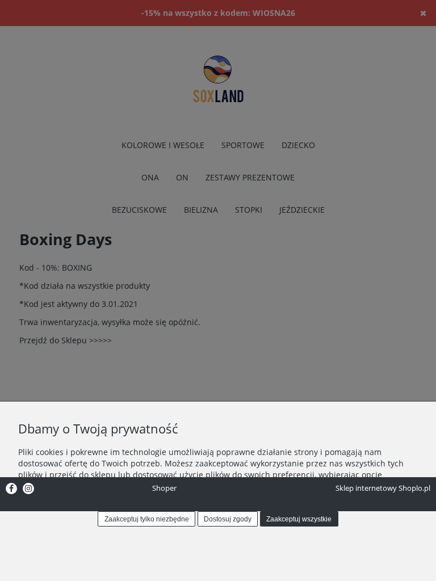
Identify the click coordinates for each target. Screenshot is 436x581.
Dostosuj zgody (227, 519)
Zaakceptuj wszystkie (299, 519)
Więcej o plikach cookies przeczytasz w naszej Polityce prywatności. (145, 496)
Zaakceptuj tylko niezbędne (146, 519)
